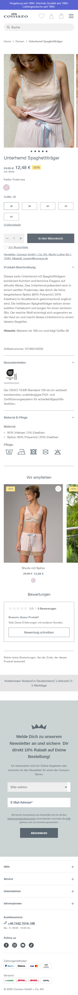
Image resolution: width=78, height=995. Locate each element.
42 (66, 206)
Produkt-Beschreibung (19, 267)
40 (47, 206)
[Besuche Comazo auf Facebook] (6, 945)
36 (11, 206)
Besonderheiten (15, 362)
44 (11, 216)
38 (29, 206)
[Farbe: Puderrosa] (33, 580)
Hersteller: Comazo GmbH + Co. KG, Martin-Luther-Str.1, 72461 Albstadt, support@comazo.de (38, 256)
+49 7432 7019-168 (21, 923)
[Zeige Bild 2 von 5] (35, 151)
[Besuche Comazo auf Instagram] (14, 945)
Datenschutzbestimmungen (22, 818)
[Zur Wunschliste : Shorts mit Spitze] (58, 489)
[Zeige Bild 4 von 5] (43, 151)
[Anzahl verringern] (7, 238)
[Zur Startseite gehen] (16, 15)
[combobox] (41, 27)
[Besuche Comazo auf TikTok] (31, 945)
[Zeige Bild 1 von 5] (31, 151)
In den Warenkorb (50, 238)
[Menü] (71, 16)
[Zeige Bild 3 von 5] (39, 151)
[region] (39, 533)
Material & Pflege (15, 417)
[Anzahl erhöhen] (20, 238)
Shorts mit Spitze (33, 568)
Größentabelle (12, 224)
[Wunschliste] (42, 16)
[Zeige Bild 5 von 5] (46, 151)
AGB (68, 818)
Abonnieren (39, 833)
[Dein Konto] (51, 16)
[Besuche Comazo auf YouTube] (22, 945)
